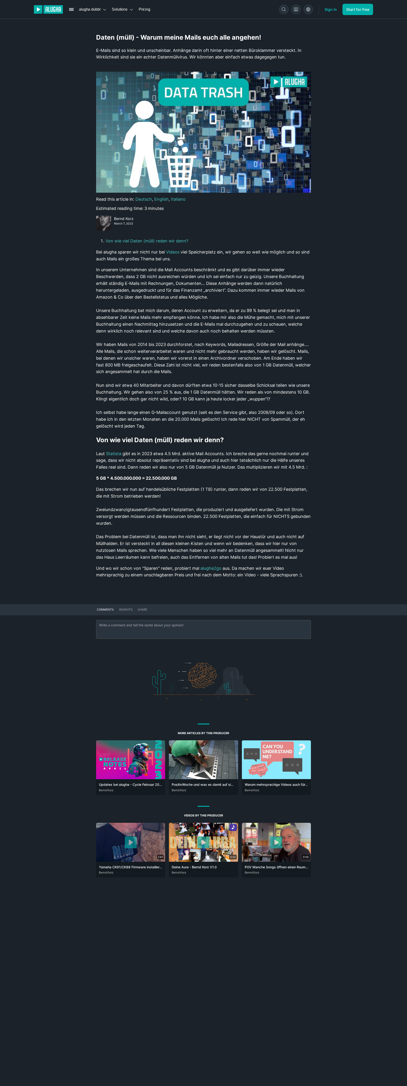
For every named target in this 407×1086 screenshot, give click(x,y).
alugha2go (210, 568)
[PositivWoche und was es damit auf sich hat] (203, 777)
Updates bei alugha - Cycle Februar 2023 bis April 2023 (143, 784)
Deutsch (143, 199)
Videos (172, 252)
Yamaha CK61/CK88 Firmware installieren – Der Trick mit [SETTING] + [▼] (156, 867)
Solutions (119, 9)
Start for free (357, 9)
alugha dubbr (90, 9)
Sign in (331, 9)
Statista (113, 453)
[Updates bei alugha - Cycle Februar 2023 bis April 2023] (130, 777)
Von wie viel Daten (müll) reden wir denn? (147, 240)
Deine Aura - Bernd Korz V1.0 (194, 867)
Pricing (144, 9)
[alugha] (48, 9)
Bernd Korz (124, 218)
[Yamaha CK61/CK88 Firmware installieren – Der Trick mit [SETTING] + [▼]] (130, 860)
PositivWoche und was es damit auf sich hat (206, 784)
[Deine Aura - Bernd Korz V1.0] (203, 860)
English (161, 199)
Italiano (178, 199)
